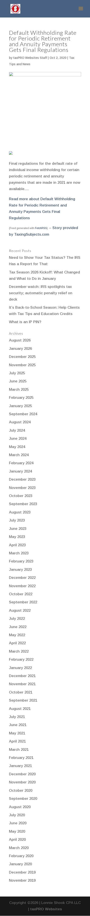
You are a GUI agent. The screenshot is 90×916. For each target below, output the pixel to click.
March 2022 (19, 651)
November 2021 (22, 684)
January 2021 (20, 766)
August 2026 (20, 340)
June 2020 (17, 823)
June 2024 (17, 438)
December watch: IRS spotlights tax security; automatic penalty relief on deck (40, 293)
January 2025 (20, 406)
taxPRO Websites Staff (30, 58)
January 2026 (20, 349)
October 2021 (20, 692)
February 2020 (21, 856)
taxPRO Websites (46, 909)
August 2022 (20, 610)
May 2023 (17, 537)
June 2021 (17, 725)
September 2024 (23, 414)
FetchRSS (41, 228)
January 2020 (20, 864)
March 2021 (19, 750)
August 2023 (20, 512)
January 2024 (20, 471)
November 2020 (22, 782)
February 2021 (21, 758)
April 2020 (17, 839)
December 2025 (22, 357)
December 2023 (22, 479)
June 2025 (17, 381)
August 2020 (20, 807)
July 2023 (17, 520)
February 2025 (21, 398)
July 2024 (17, 430)
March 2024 (19, 455)
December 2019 (22, 872)
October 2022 (20, 594)
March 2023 (19, 553)
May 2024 (17, 447)
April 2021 (17, 741)
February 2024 (21, 463)
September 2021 (23, 700)
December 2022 (22, 578)
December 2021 (22, 676)
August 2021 (20, 709)
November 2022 (22, 586)
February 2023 (21, 561)
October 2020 (20, 790)
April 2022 (17, 643)
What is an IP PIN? (25, 322)
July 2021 (17, 717)
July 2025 (17, 373)
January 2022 (20, 668)
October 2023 (20, 496)
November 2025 (22, 365)
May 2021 (17, 733)
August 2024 (20, 422)
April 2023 (17, 545)
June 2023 (17, 529)
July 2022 (17, 619)
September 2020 (23, 799)
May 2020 (17, 831)
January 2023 (20, 569)
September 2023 (23, 504)
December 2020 (22, 774)
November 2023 (22, 488)
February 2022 (21, 659)
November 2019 (22, 880)
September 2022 (23, 602)
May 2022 (17, 635)
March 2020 (19, 848)
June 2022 (17, 627)
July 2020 (17, 815)
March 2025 (19, 389)
